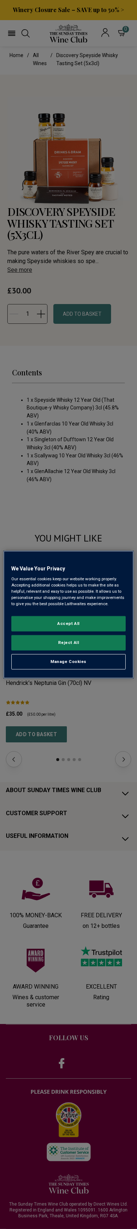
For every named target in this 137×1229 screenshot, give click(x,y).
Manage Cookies (68, 661)
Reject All (68, 642)
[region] (68, 614)
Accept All (68, 623)
